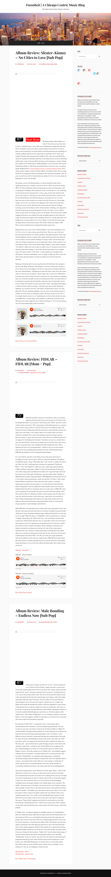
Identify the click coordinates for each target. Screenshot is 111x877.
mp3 (40, 372)
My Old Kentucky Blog (83, 197)
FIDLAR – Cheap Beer (22, 550)
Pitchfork (80, 201)
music (55, 64)
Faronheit (20, 64)
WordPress (50, 873)
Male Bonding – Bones (22, 851)
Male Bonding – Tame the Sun (24, 854)
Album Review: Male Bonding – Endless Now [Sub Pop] (39, 613)
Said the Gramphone (83, 209)
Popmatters (80, 205)
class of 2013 (33, 372)
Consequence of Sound (83, 178)
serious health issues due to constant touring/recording (45, 168)
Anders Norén (67, 873)
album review (45, 64)
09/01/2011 (32, 622)
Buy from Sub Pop (26, 341)
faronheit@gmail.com (95, 147)
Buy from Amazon (23, 592)
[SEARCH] (99, 56)
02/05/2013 (32, 370)
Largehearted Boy (82, 190)
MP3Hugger (80, 193)
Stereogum (80, 213)
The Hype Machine (82, 217)
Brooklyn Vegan (81, 174)
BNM (51, 64)
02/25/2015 (32, 64)
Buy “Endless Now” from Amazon (25, 858)
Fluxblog (79, 182)
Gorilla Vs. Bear (81, 186)
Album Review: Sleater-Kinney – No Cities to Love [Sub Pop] (40, 55)
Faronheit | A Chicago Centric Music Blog (55, 5)
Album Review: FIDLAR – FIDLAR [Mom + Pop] (36, 361)
